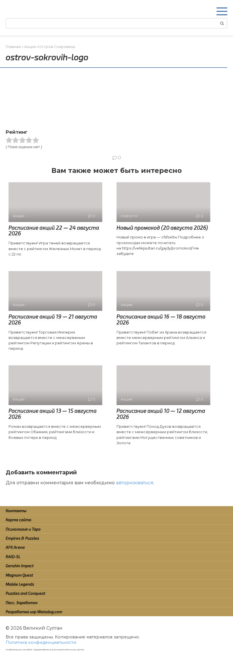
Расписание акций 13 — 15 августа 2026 (53, 413)
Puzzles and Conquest (25, 593)
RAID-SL (13, 556)
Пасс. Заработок (22, 602)
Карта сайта (18, 519)
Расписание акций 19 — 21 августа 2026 (53, 319)
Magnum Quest (19, 575)
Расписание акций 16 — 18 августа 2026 (160, 319)
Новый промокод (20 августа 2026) (162, 227)
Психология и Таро (23, 529)
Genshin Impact (20, 565)
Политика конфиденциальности (41, 642)
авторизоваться (134, 482)
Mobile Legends (20, 584)
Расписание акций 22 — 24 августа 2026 (54, 230)
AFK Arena (15, 547)
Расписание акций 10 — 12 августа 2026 (160, 413)
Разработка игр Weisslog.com (34, 611)
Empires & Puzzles (22, 538)
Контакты (16, 510)
